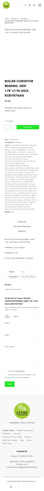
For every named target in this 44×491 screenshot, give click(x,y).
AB (11, 145)
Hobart (22, 440)
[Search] (25, 5)
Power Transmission (18, 186)
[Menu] (39, 5)
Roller (28, 193)
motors (8, 184)
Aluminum (17, 145)
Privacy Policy (20, 371)
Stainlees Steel (11, 202)
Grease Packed (11, 175)
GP (6, 173)
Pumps (30, 191)
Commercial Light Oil (26, 150)
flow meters (28, 168)
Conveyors (24, 154)
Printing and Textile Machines (24, 188)
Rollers (15, 195)
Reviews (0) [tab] (22, 231)
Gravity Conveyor (26, 173)
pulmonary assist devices (16, 191)
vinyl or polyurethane (14, 204)
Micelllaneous (7, 433)
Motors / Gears (7, 443)
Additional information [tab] (22, 226)
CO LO (13, 150)
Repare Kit (28, 437)
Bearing (25, 145)
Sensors (29, 440)
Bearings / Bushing (8, 430)
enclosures (10, 168)
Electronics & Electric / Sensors (12, 437)
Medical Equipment (25, 182)
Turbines (31, 202)
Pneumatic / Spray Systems (25, 430)
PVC (35, 191)
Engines (19, 168)
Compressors (10, 152)
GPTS (15, 173)
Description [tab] (22, 222)
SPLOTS (34, 200)
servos (8, 200)
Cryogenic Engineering (23, 157)
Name (7, 323)
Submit (9, 384)
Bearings (18, 142)
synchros (23, 202)
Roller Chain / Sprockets (10, 440)
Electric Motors (12, 159)
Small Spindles (24, 200)
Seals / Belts (17, 433)
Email (7, 335)
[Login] (34, 5)
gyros (12, 179)
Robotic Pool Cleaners (14, 193)
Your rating (7, 316)
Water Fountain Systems (24, 209)
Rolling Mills (25, 195)
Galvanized (33, 170)
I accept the (16, 371)
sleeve (14, 200)
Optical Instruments (21, 184)
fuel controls (21, 170)
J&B (12, 212)
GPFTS (10, 173)
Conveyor (21, 152)
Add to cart (27, 127)
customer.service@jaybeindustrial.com (22, 467)
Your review (10, 347)
